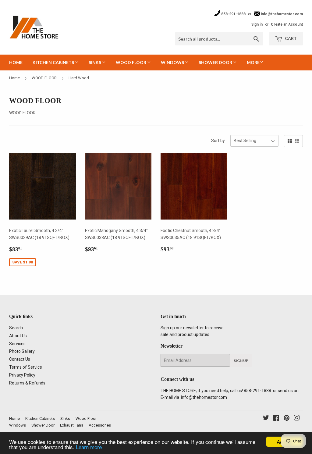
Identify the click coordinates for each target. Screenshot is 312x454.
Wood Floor (131, 62)
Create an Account (287, 24)
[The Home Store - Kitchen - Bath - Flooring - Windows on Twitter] (266, 418)
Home (16, 62)
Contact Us (19, 359)
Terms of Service (25, 367)
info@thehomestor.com (281, 14)
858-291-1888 (233, 14)
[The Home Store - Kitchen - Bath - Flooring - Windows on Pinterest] (286, 418)
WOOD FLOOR (44, 78)
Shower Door (216, 62)
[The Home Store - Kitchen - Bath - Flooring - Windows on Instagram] (297, 418)
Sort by (218, 140)
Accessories (100, 425)
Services (17, 343)
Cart (290, 38)
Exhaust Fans (71, 425)
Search (16, 327)
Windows (173, 62)
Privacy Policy (22, 375)
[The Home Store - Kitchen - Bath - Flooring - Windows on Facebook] (276, 418)
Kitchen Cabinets (54, 62)
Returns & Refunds (27, 383)
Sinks (95, 62)
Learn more (89, 447)
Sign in (257, 24)
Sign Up (241, 360)
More (253, 62)
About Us (18, 335)
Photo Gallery (22, 351)
